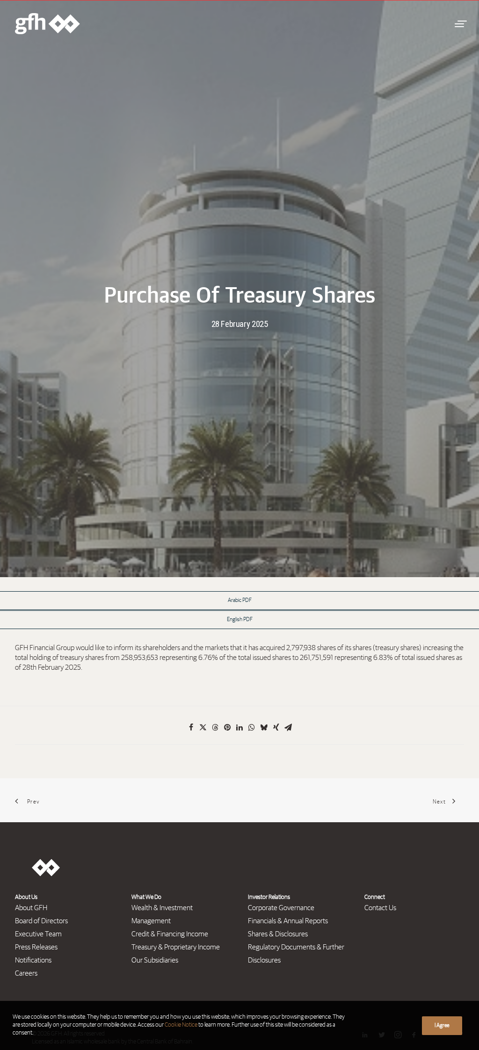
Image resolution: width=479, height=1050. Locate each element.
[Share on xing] (276, 727)
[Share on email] (288, 727)
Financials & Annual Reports (288, 921)
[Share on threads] (215, 727)
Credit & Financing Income (169, 934)
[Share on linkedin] (239, 727)
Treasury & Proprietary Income (175, 947)
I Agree (442, 1025)
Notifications (33, 960)
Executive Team (38, 934)
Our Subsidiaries (154, 960)
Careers (26, 973)
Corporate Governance (281, 908)
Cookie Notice (181, 1025)
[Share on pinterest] (227, 727)
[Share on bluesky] (263, 727)
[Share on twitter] (203, 727)
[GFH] (47, 23)
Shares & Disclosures (278, 934)
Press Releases (36, 947)
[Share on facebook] (190, 727)
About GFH (31, 908)
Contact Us (380, 908)
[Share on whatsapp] (251, 727)
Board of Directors (41, 921)
